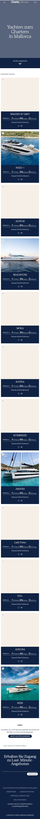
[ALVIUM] (20, 218)
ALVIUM (20, 221)
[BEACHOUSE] (20, 271)
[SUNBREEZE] (20, 432)
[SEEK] (20, 700)
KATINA (20, 381)
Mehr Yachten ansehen (20, 736)
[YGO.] (20, 593)
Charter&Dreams (20, 806)
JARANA (20, 488)
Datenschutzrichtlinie (20, 796)
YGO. (20, 595)
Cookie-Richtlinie (27, 792)
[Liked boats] (35, 2)
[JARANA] (20, 486)
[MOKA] (20, 325)
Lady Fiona (20, 542)
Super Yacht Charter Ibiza (20, 804)
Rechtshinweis (20, 800)
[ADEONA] (20, 646)
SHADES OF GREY (20, 114)
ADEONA (20, 649)
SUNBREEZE (20, 435)
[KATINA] (20, 378)
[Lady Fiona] (20, 539)
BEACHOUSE (20, 274)
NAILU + (20, 167)
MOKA (20, 328)
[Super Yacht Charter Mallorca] (20, 2)
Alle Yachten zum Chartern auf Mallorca (20, 788)
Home (5, 745)
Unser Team (11, 792)
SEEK (20, 702)
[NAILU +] (20, 164)
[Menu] (4, 2)
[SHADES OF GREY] (20, 111)
